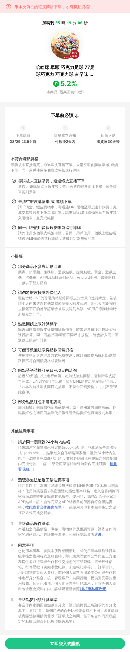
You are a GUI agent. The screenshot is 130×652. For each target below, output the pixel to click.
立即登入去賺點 (65, 643)
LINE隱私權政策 (93, 588)
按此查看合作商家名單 (43, 507)
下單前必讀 (62, 115)
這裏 (98, 534)
